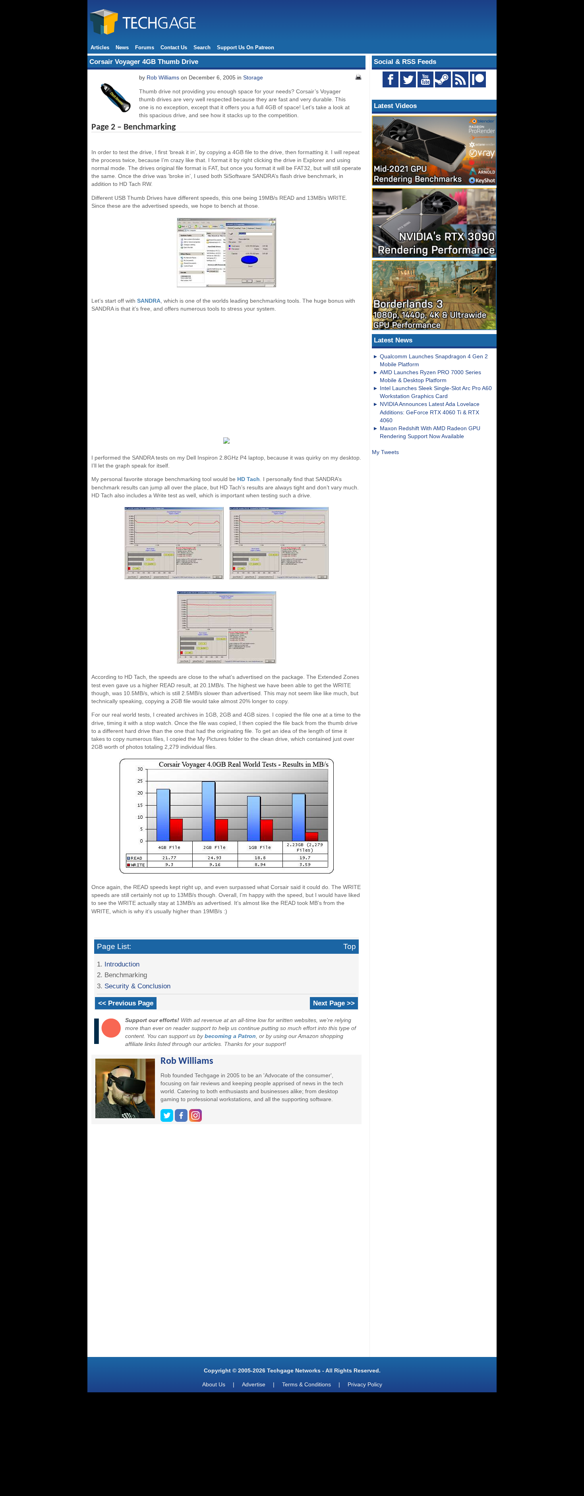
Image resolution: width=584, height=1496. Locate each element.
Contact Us (174, 47)
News (122, 47)
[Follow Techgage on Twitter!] (408, 79)
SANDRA (149, 301)
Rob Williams (163, 77)
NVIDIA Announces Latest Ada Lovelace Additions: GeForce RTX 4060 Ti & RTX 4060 (430, 412)
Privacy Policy (365, 1384)
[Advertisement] (226, 374)
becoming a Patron (230, 1036)
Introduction (121, 964)
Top (349, 946)
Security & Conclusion (137, 986)
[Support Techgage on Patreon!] (478, 85)
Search (202, 47)
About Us (213, 1384)
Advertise (253, 1384)
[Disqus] (226, 1243)
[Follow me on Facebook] (182, 1120)
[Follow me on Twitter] (168, 1120)
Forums (144, 47)
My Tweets (385, 452)
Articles (100, 47)
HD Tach (248, 479)
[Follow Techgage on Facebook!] (390, 79)
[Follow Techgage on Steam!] (443, 79)
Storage (253, 77)
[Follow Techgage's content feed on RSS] (460, 79)
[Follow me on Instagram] (195, 1120)
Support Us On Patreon (245, 47)
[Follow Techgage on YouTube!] (425, 79)
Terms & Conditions (306, 1384)
